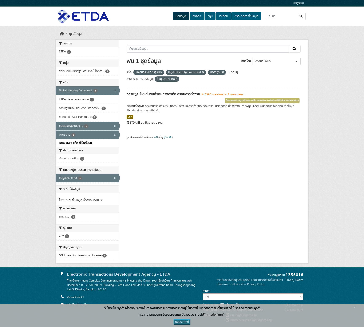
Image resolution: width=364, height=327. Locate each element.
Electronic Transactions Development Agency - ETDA (118, 274)
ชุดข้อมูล (181, 16)
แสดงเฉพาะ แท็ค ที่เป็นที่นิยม (75, 143)
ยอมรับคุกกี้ (182, 322)
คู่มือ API (167, 137)
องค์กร (197, 16)
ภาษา (206, 291)
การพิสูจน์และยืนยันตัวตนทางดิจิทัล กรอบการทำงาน (164, 94)
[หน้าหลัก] (62, 34)
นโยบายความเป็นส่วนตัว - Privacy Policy (241, 284)
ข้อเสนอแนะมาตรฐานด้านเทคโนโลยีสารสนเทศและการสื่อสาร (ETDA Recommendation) (262, 100)
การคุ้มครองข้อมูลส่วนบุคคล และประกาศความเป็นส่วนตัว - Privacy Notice (260, 280)
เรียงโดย (246, 61)
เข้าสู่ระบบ (298, 3)
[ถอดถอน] (161, 72)
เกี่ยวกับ (223, 16)
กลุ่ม (210, 16)
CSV (130, 117)
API (156, 137)
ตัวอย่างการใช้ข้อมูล (246, 16)
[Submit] (301, 16)
